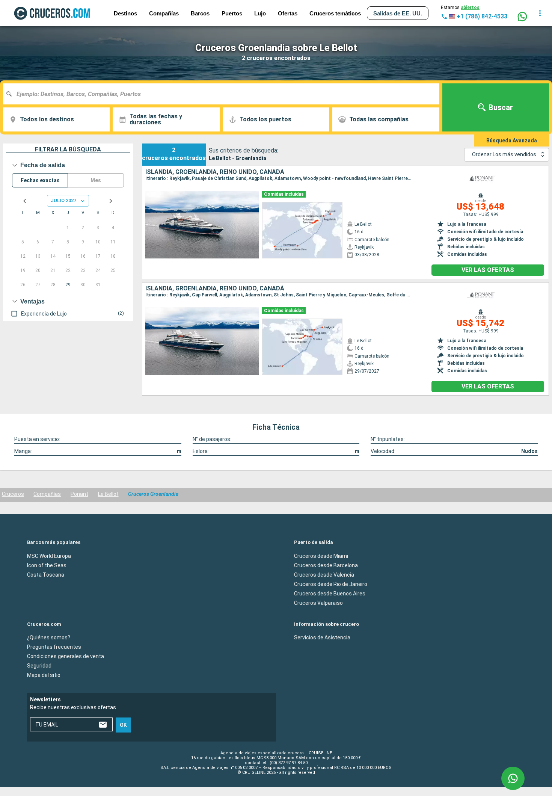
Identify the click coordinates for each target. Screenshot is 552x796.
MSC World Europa (49, 556)
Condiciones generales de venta (65, 656)
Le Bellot (108, 494)
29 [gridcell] (68, 284)
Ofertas (287, 13)
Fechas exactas (40, 180)
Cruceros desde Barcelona (326, 565)
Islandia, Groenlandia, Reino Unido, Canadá (214, 172)
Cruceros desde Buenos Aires (329, 593)
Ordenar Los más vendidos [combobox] (504, 154)
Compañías (47, 494)
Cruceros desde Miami (321, 556)
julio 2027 (63, 200)
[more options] (540, 13)
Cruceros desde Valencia (324, 574)
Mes (95, 180)
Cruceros (13, 494)
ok (123, 725)
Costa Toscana (45, 574)
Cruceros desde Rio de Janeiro (330, 584)
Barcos (200, 13)
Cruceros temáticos (335, 13)
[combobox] (224, 94)
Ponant (79, 494)
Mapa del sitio (43, 675)
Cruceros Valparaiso (318, 603)
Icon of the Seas (46, 565)
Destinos (125, 13)
